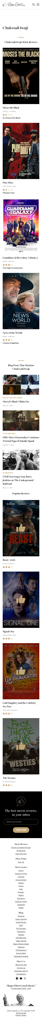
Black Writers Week (21, 944)
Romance (21, 898)
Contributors (21, 974)
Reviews (21, 916)
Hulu (21, 889)
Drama (21, 883)
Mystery (21, 892)
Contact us (21, 968)
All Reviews (21, 851)
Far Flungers (21, 929)
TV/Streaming (21, 950)
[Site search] (33, 4)
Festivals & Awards (21, 956)
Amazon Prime (21, 874)
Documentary (21, 880)
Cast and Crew (21, 854)
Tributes (21, 935)
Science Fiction (21, 902)
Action (21, 871)
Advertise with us (21, 971)
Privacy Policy (21, 1015)
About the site (21, 965)
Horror (21, 886)
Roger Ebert (21, 953)
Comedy (21, 877)
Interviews (21, 932)
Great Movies (21, 922)
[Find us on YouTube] (21, 978)
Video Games (21, 941)
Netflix (21, 895)
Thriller (21, 908)
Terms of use (21, 1013)
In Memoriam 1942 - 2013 (21, 988)
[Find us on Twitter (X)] (25, 978)
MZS (21, 925)
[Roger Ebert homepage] (14, 5)
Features (21, 947)
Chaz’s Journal (21, 919)
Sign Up (21, 862)
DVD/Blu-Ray (21, 938)
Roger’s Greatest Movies (21, 848)
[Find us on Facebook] (17, 978)
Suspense (21, 905)
